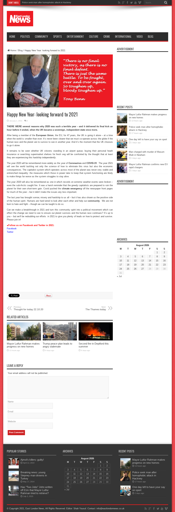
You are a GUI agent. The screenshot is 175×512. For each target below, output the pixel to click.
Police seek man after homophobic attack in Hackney (46, 2)
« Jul (119, 276)
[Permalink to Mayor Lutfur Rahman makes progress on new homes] (24, 339)
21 (150, 264)
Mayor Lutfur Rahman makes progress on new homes (23, 345)
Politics (25, 36)
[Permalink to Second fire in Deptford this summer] (96, 339)
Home (12, 36)
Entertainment (75, 36)
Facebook (12, 228)
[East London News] (20, 24)
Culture (93, 36)
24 (120, 269)
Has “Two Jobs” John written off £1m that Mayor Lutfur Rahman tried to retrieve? (36, 490)
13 (142, 260)
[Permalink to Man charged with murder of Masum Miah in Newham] (122, 160)
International (123, 36)
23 (164, 264)
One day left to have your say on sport (148, 139)
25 (128, 269)
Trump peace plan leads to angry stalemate (57, 345)
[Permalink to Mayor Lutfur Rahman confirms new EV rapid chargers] (122, 172)
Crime (106, 36)
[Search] (165, 2)
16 (164, 260)
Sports (57, 36)
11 (128, 260)
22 (157, 264)
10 (120, 260)
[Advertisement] (106, 19)
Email (10, 411)
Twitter (10, 232)
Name (11, 401)
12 (135, 260)
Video (140, 36)
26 (135, 269)
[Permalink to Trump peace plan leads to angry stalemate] (60, 339)
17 (120, 264)
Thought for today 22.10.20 (28, 308)
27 (142, 269)
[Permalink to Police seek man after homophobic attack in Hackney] (122, 135)
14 (150, 260)
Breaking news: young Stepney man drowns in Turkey (34, 475)
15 (157, 260)
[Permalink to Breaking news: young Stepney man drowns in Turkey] (14, 480)
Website (12, 421)
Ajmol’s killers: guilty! (32, 459)
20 (142, 264)
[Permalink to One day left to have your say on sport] (122, 147)
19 (135, 264)
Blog (150, 36)
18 (128, 264)
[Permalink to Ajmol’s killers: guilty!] (14, 467)
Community (41, 36)
